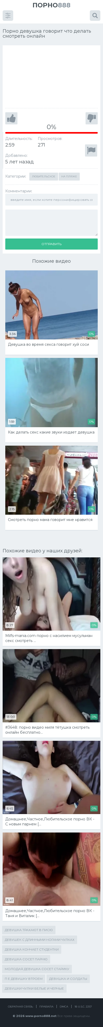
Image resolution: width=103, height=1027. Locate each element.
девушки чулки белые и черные (34, 988)
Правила (46, 1006)
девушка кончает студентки (32, 949)
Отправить (51, 244)
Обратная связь (20, 1006)
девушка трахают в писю (29, 930)
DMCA (64, 1006)
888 (51, 5)
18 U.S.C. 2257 (83, 1006)
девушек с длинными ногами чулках (39, 940)
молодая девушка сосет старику (37, 969)
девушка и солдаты (68, 979)
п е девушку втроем (24, 979)
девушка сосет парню (26, 959)
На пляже (69, 176)
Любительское (43, 176)
